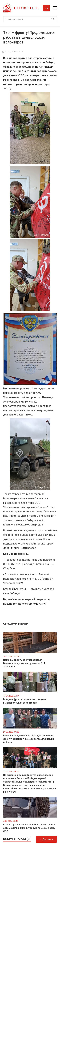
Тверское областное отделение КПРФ (27, 8)
